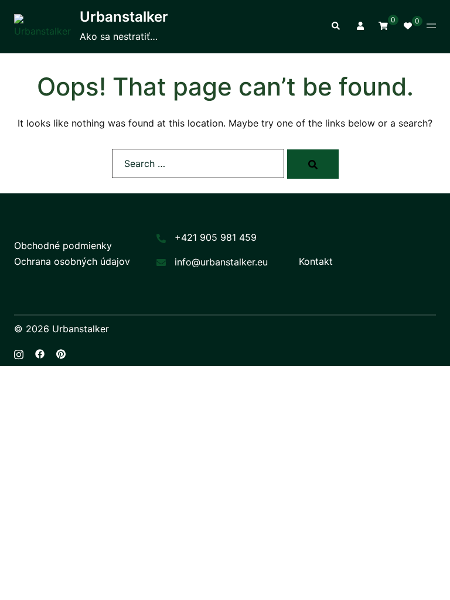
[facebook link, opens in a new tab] (40, 353)
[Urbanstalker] (42, 26)
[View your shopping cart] (383, 25)
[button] (335, 26)
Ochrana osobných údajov (72, 261)
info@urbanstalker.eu (221, 262)
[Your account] (359, 26)
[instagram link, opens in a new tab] (18, 353)
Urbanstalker (124, 16)
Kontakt (316, 261)
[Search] (313, 164)
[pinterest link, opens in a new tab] (61, 353)
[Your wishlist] (407, 26)
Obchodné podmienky (63, 245)
